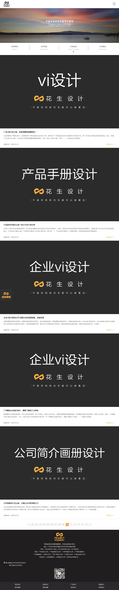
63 (40, 524)
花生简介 (73, 587)
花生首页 (17, 584)
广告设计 (73, 584)
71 (71, 524)
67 (56, 524)
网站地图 (45, 587)
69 (63, 524)
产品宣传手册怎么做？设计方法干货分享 (19, 225)
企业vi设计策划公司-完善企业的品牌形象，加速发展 (24, 318)
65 (48, 524)
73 (79, 524)
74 (82, 524)
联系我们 (101, 587)
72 (75, 524)
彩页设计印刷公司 (72, 557)
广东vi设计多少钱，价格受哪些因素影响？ (20, 132)
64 (44, 524)
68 (59, 524)
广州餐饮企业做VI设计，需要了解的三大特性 (21, 410)
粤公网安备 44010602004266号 (15, 563)
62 (36, 524)
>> (90, 524)
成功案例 (17, 587)
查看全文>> (110, 144)
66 (52, 524)
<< (29, 524)
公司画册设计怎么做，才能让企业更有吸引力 (21, 503)
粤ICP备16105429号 (15, 565)
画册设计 (101, 584)
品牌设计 (45, 584)
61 (33, 524)
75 (86, 524)
